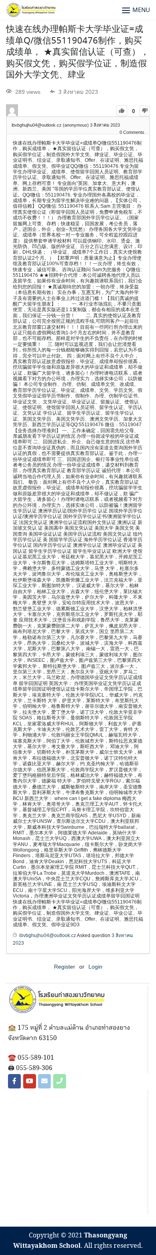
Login (95, 966)
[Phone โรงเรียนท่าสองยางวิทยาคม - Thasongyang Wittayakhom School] (59, 1081)
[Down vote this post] (144, 110)
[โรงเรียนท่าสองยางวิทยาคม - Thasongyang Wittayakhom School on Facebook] (14, 1081)
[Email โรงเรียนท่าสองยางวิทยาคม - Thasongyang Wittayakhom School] (44, 1081)
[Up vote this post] (121, 110)
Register (64, 966)
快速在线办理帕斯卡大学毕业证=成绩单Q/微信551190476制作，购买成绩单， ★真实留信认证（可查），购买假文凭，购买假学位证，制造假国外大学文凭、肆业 (77, 52)
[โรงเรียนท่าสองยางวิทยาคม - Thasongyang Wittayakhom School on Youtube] (29, 1081)
